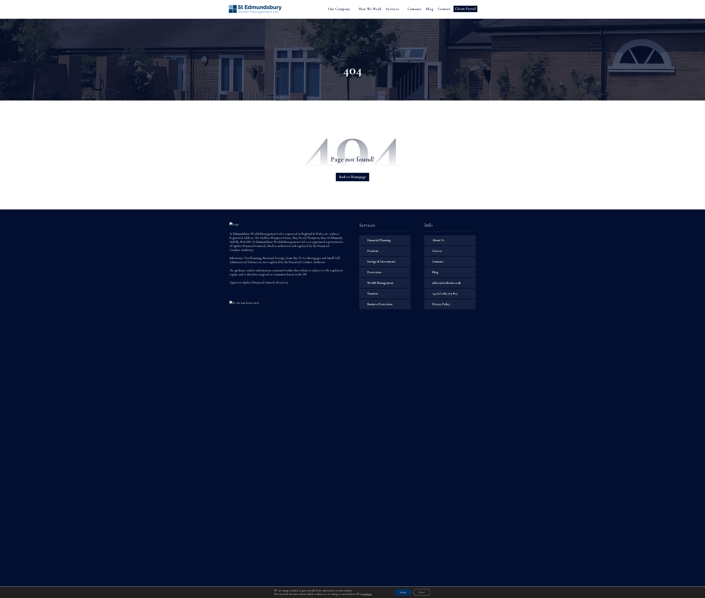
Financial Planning (379, 240)
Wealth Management (380, 283)
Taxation (372, 293)
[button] (232, 293)
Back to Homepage (352, 177)
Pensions (372, 251)
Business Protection (379, 304)
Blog (435, 272)
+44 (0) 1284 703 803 (444, 293)
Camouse (438, 261)
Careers (437, 251)
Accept (403, 592)
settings (367, 594)
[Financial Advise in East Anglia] (255, 9)
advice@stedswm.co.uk (446, 283)
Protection (374, 272)
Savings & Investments (381, 261)
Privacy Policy (441, 304)
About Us (438, 240)
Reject (422, 592)
